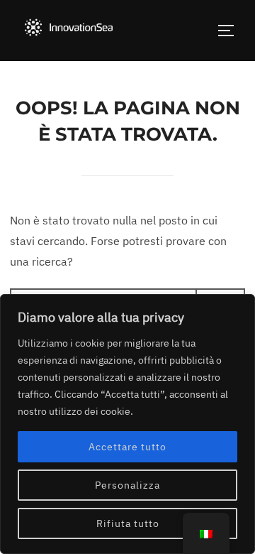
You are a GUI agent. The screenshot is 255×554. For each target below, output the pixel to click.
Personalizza (127, 485)
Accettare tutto (127, 446)
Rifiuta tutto (127, 523)
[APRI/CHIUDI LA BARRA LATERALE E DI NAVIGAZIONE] (231, 30)
